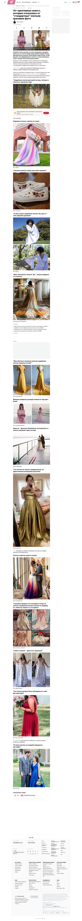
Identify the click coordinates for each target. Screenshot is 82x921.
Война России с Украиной (35, 862)
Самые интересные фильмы (20, 881)
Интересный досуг (26, 2)
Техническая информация (63, 841)
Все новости (18, 862)
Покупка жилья (46, 883)
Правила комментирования (54, 855)
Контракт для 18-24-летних (48, 870)
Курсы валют (59, 865)
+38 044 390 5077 (31, 842)
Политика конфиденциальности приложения (55, 849)
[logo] (11, 2)
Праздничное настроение (20, 5)
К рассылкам (34, 896)
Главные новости (18, 863)
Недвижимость (46, 880)
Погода (16, 872)
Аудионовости (18, 870)
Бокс (58, 881)
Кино (16, 880)
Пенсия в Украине (60, 873)
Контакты (62, 843)
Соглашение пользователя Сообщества (53, 852)
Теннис (58, 884)
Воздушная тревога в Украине (35, 868)
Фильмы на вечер (18, 884)
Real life (19, 2)
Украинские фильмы (19, 883)
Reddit (19, 24)
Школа (30, 884)
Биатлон (58, 886)
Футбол (58, 883)
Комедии (16, 886)
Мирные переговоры (33, 867)
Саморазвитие (32, 887)
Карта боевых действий (33, 865)
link (28, 851)
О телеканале (44, 847)
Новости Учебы (32, 880)
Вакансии (62, 845)
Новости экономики (61, 862)
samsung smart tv (66, 913)
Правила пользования (46, 853)
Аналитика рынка (46, 881)
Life (14, 5)
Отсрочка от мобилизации (48, 871)
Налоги (58, 871)
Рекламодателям (45, 851)
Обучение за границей (33, 889)
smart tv (59, 913)
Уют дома (34, 2)
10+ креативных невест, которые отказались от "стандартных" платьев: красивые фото (38, 5)
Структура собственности (63, 848)
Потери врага (31, 875)
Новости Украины (18, 865)
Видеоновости (18, 868)
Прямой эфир (17, 867)
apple (52, 913)
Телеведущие (44, 849)
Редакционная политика (44, 845)
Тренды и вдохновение (47, 884)
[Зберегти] (46, 28)
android (46, 913)
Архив (62, 850)
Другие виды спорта (61, 888)
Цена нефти (59, 863)
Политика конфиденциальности (55, 841)
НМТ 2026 (31, 886)
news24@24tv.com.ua (18, 842)
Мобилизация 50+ (46, 866)
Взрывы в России (32, 873)
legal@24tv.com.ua (56, 906)
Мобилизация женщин (47, 868)
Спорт (58, 880)
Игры (62, 854)
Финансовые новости (61, 867)
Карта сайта (63, 852)
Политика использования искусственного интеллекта (54, 844)
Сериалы (16, 888)
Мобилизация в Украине (48, 862)
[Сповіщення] (70, 2)
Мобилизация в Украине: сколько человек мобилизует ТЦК (48, 875)
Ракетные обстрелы (33, 863)
